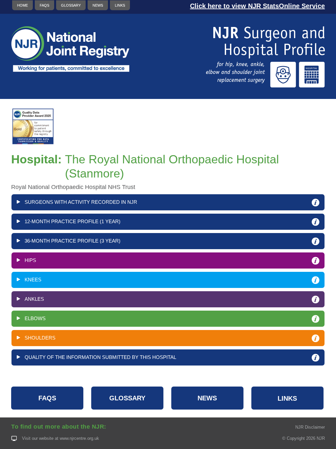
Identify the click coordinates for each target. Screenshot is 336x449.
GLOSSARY (71, 5)
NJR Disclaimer (310, 427)
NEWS (98, 5)
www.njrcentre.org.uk (79, 438)
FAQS (44, 5)
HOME (22, 5)
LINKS (120, 5)
